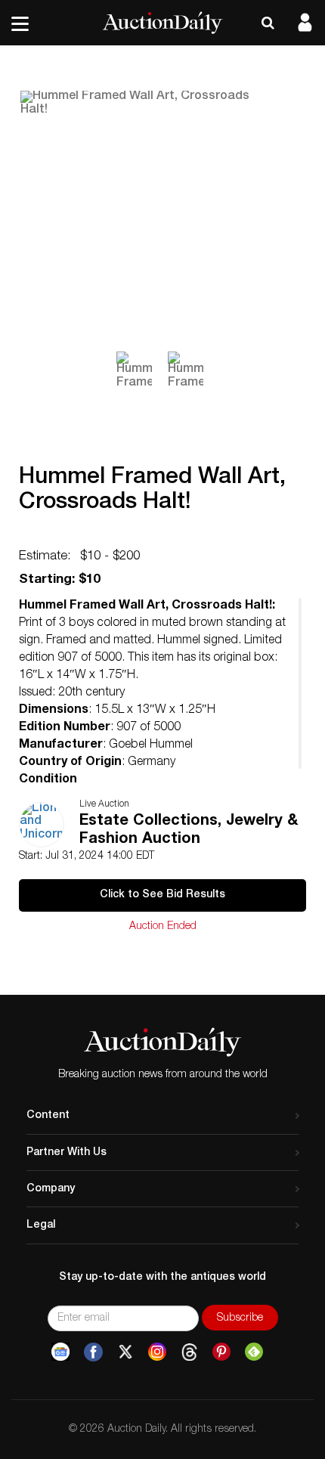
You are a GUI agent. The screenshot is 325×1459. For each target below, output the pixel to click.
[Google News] (60, 1352)
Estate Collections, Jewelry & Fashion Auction (188, 830)
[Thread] (189, 1352)
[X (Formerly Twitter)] (125, 1352)
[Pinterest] (221, 1352)
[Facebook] (93, 1352)
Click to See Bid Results (162, 895)
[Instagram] (157, 1352)
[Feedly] (254, 1352)
